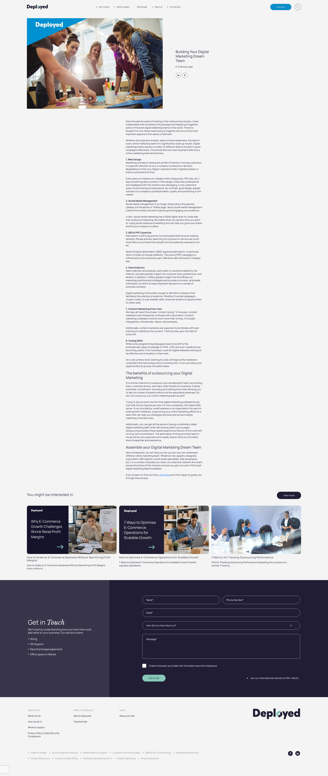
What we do (34, 715)
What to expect (123, 7)
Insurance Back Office (66, 758)
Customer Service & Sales (126, 752)
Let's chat (281, 7)
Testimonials (142, 7)
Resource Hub (127, 715)
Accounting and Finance (65, 752)
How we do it (35, 721)
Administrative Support (95, 752)
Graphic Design (38, 752)
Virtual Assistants (150, 758)
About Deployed (82, 715)
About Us (158, 7)
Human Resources (40, 758)
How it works (104, 7)
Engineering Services (187, 752)
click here (164, 474)
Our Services (175, 7)
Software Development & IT (97, 758)
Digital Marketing (127, 758)
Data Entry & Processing (158, 752)
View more (289, 495)
